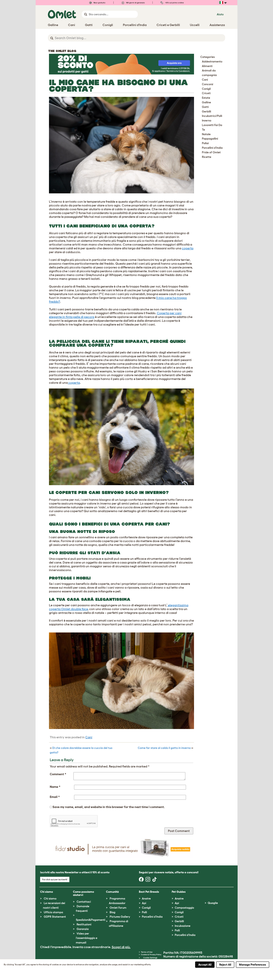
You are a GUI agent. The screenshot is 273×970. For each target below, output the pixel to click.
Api (144, 903)
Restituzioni (84, 924)
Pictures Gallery (120, 916)
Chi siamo (50, 898)
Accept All (204, 964)
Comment (58, 774)
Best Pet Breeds (149, 891)
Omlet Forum (118, 907)
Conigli (206, 88)
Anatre (146, 898)
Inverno (206, 120)
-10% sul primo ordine (174, 3)
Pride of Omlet (211, 152)
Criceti (206, 93)
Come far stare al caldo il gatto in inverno (164, 748)
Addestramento (212, 61)
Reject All (225, 964)
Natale (206, 134)
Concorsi (207, 84)
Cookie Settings (150, 958)
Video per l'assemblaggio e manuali (86, 938)
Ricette (206, 157)
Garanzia (83, 929)
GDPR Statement (55, 916)
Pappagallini (210, 138)
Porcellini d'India (212, 147)
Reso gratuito (99, 3)
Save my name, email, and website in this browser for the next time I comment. (108, 807)
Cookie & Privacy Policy (151, 954)
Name (55, 786)
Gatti (205, 107)
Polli (144, 912)
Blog (112, 912)
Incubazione (182, 925)
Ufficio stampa (53, 912)
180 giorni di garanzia (135, 3)
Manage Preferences (252, 964)
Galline (206, 102)
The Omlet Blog (62, 51)
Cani (88, 737)
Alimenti (207, 66)
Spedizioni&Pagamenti (90, 919)
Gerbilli (206, 111)
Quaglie (213, 903)
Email (55, 797)
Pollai (205, 143)
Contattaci (84, 901)
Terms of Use (146, 952)
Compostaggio (184, 907)
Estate (206, 97)
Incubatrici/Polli (212, 116)
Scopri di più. (121, 947)
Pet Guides (179, 891)
